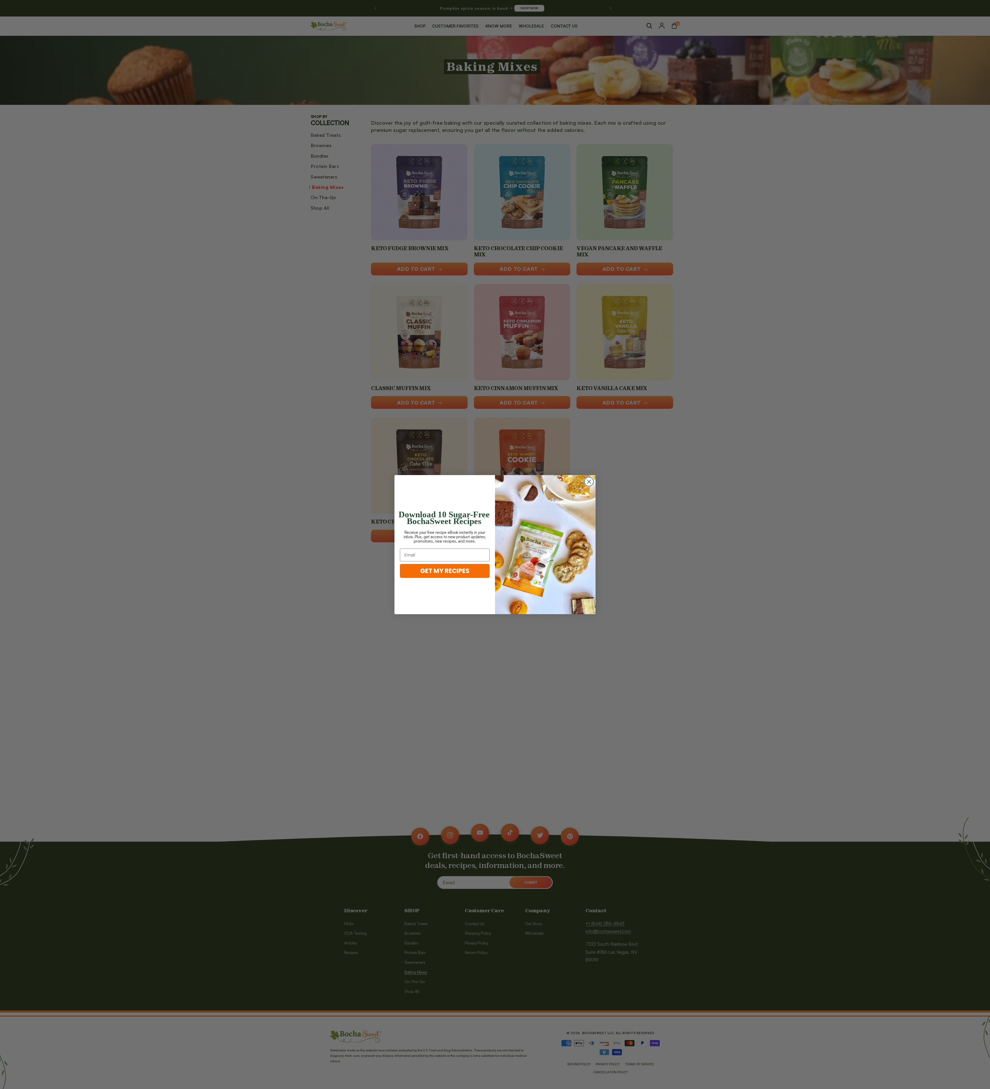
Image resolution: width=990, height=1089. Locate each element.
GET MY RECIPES (444, 571)
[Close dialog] (588, 481)
